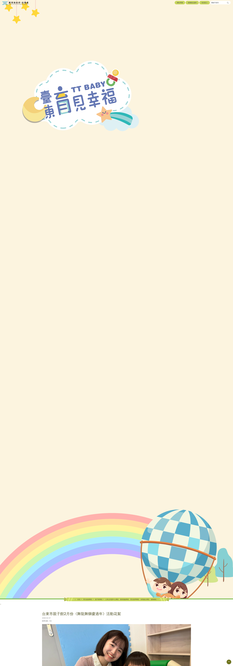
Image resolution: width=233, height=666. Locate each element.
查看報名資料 (192, 3)
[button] (228, 2)
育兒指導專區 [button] (134, 599)
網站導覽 (180, 3)
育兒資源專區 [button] (88, 599)
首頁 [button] (79, 599)
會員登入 (204, 3)
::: (75, 599)
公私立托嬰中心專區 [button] (112, 599)
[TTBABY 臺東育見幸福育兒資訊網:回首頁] (15, 3)
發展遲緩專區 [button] (124, 599)
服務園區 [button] (154, 599)
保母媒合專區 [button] (145, 599)
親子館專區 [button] (99, 599)
